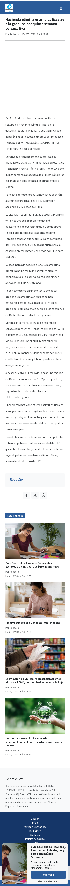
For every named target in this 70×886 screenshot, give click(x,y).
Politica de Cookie (35, 838)
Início (35, 822)
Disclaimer (35, 830)
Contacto (35, 835)
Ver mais (48, 874)
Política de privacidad (35, 826)
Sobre (35, 842)
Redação (16, 479)
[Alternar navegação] (61, 7)
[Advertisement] (35, 79)
